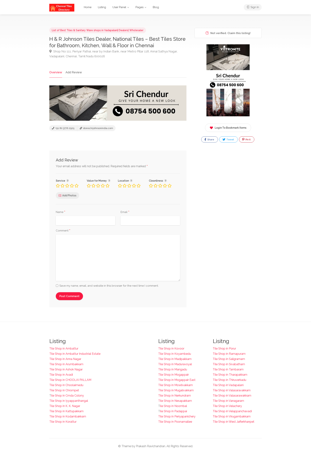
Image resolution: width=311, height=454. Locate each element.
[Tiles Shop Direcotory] (61, 7)
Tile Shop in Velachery (227, 406)
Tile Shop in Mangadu (172, 369)
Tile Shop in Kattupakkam (66, 411)
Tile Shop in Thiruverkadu (229, 380)
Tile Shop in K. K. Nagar (64, 406)
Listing (102, 7)
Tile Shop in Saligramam (229, 359)
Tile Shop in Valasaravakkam (232, 390)
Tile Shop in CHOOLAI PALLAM (70, 380)
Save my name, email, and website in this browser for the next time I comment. (109, 285)
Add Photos (69, 195)
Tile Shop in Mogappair (173, 374)
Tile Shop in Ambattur (63, 348)
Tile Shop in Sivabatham (229, 364)
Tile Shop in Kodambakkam (67, 416)
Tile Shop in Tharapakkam (230, 374)
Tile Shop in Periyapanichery (176, 416)
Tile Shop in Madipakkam (174, 359)
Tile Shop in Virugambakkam (232, 416)
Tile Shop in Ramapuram (229, 353)
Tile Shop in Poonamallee (175, 421)
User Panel (119, 7)
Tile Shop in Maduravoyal (175, 364)
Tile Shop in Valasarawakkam (232, 395)
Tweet (230, 139)
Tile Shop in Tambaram (228, 369)
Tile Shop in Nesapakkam (175, 400)
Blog (156, 7)
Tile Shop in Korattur (62, 421)
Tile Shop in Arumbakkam (66, 364)
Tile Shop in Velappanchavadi (232, 411)
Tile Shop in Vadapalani (228, 385)
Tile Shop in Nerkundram (174, 395)
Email (125, 212)
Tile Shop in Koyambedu (174, 353)
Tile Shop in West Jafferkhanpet (233, 421)
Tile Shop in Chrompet (64, 390)
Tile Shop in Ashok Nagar (66, 369)
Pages (139, 7)
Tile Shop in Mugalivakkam (176, 390)
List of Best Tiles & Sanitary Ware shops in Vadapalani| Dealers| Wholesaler (97, 30)
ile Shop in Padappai (173, 411)
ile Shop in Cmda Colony (67, 395)
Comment (63, 231)
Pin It (248, 139)
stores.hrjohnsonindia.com (98, 128)
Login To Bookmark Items (230, 127)
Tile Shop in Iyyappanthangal (68, 400)
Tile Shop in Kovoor (171, 348)
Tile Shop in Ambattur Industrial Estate (74, 353)
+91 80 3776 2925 (65, 128)
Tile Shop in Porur (224, 348)
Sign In (254, 7)
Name (60, 212)
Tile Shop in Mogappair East (176, 380)
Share (210, 139)
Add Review (74, 72)
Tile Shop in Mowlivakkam (175, 385)
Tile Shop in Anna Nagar (65, 359)
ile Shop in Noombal (173, 406)
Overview (55, 72)
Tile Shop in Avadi (61, 374)
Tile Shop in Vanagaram (228, 400)
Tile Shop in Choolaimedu (66, 385)
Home (87, 7)
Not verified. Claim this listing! (230, 33)
